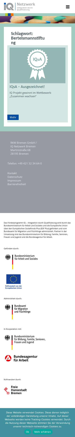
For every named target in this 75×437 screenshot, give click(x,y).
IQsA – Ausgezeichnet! (27, 87)
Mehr (13, 117)
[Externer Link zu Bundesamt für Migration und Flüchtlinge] (20, 321)
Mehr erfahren (42, 431)
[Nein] (70, 422)
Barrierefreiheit (17, 184)
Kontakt (12, 173)
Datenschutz (15, 177)
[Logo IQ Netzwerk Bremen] (19, 9)
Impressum (14, 180)
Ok (27, 431)
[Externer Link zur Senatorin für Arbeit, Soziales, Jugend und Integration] (18, 402)
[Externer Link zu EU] (16, 290)
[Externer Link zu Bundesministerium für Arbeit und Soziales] (24, 271)
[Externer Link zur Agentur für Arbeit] (21, 371)
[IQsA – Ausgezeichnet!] (37, 65)
